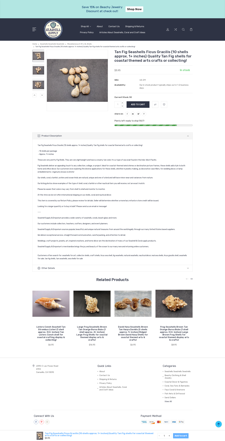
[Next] (42, 95)
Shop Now (135, 9)
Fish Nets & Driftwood (175, 393)
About (100, 26)
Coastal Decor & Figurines (176, 382)
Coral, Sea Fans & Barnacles (177, 386)
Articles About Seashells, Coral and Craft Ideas (122, 32)
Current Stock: (123, 97)
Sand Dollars (170, 397)
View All (168, 401)
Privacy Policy (87, 32)
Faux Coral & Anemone (175, 390)
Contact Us (114, 26)
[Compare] (175, 31)
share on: (118, 114)
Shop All (85, 26)
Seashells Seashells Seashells (178, 371)
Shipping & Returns (134, 26)
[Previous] (34, 95)
